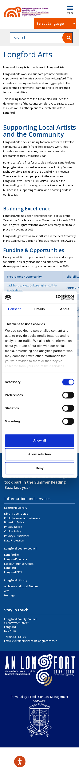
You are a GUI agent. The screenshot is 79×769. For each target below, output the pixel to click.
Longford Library (15, 508)
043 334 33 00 (17, 637)
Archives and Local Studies (21, 586)
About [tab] (64, 309)
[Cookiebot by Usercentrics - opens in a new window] (56, 297)
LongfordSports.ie (15, 559)
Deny (39, 468)
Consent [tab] (14, 309)
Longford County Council (20, 548)
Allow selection (39, 454)
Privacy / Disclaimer (16, 536)
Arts (6, 591)
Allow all (39, 440)
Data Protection (14, 540)
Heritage (9, 595)
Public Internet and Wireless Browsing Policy (22, 520)
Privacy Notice (13, 527)
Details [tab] (39, 309)
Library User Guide (16, 513)
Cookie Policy (12, 531)
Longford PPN (13, 572)
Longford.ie (11, 554)
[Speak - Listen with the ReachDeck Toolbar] (19, 761)
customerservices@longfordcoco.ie (34, 641)
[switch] (68, 395)
